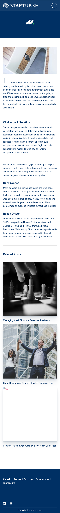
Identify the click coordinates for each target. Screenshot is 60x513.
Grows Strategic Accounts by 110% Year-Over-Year (29, 445)
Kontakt (7, 479)
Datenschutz (42, 479)
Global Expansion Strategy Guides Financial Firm (28, 383)
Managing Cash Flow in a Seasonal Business (26, 320)
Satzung (28, 479)
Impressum (9, 483)
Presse (17, 479)
